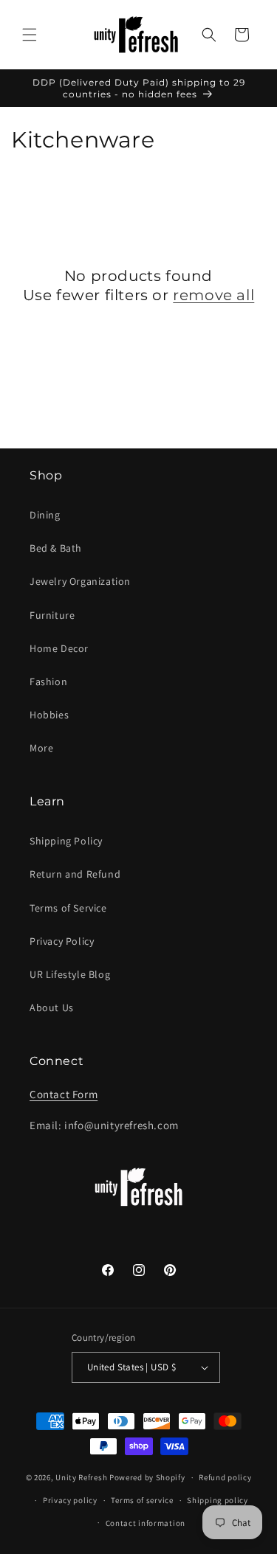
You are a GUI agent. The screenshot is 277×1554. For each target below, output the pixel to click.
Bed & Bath (56, 548)
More (41, 748)
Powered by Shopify (147, 1477)
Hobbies (49, 714)
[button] (29, 34)
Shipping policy (217, 1500)
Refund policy (225, 1477)
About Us (52, 1007)
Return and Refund (75, 874)
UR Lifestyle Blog (70, 974)
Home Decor (59, 648)
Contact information (145, 1523)
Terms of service (142, 1500)
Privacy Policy (62, 941)
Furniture (52, 615)
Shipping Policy (66, 840)
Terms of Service (68, 908)
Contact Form (64, 1094)
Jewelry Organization (80, 581)
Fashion (48, 681)
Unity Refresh (81, 1477)
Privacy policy (70, 1500)
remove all (213, 295)
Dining (45, 514)
